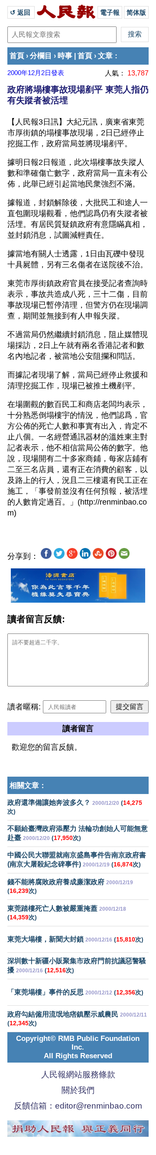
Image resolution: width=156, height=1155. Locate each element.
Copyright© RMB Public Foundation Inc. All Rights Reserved (78, 1047)
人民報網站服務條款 (78, 1074)
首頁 (17, 56)
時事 (65, 56)
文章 (105, 56)
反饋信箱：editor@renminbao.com (78, 1105)
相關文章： (28, 785)
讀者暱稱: (24, 706)
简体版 (136, 12)
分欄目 (41, 56)
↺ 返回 (21, 12)
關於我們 (78, 1090)
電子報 (110, 12)
